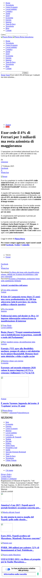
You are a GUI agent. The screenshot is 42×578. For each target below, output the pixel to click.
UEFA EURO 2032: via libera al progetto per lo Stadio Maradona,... (20, 560)
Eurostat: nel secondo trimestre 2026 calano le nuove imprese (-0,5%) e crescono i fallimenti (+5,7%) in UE (18, 370)
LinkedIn (25, 245)
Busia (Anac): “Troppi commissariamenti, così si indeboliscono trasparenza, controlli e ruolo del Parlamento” (21, 335)
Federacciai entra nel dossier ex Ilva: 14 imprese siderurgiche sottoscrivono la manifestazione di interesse (19, 318)
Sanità (8, 13)
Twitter (17, 245)
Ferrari (8, 257)
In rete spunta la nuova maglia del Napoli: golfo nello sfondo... (17, 518)
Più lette (9, 441)
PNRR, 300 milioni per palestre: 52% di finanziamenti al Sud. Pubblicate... (20, 548)
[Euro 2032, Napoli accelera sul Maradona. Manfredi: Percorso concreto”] (7, 531)
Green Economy (12, 7)
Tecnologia (10, 5)
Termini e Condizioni (9, 479)
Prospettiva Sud (11, 448)
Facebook (9, 245)
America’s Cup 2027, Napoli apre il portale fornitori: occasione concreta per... (20, 506)
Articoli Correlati (8, 285)
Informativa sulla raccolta (15, 574)
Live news (9, 435)
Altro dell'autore (21, 285)
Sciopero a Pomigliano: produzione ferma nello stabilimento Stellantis (20, 280)
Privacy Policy (6, 474)
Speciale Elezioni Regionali (16, 452)
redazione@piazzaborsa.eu (19, 413)
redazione (4, 162)
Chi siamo (9, 470)
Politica (8, 443)
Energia (8, 20)
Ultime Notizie (11, 460)
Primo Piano (10, 445)
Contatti (8, 30)
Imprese (8, 22)
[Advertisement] (21, 100)
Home (8, 3)
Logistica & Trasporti (13, 437)
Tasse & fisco (11, 24)
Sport (8, 16)
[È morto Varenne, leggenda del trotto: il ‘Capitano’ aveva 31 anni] (15, 397)
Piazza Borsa (20, 239)
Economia (9, 18)
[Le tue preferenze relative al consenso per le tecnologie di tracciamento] (38, 574)
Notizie (8, 125)
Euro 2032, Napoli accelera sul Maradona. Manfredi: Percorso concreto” (21, 537)
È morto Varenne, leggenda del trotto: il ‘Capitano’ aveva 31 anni (20, 404)
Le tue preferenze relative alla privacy (23, 569)
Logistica (9, 11)
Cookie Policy (6, 476)
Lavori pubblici (11, 9)
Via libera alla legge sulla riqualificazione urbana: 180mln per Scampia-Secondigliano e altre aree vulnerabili (20, 274)
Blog (7, 28)
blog (7, 422)
